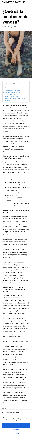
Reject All (16, 433)
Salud (7, 408)
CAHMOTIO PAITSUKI (13, 2)
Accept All (16, 425)
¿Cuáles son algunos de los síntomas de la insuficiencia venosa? (16, 89)
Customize (16, 429)
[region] (16, 423)
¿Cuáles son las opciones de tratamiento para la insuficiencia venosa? (15, 98)
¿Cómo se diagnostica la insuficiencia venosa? (12, 93)
